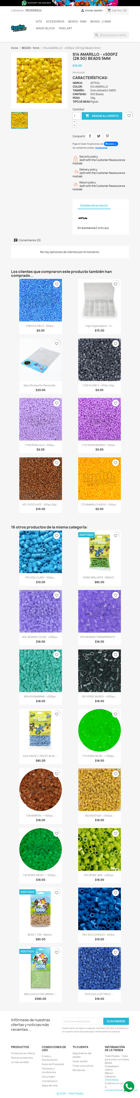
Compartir (90, 136)
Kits (39, 21)
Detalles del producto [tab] (94, 205)
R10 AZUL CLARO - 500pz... (40, 577)
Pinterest (107, 136)
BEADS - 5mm (77, 21)
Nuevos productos (22, 1057)
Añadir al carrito (102, 116)
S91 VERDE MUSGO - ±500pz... (99, 696)
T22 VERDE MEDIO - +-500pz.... (40, 875)
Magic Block (45, 28)
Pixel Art (65, 28)
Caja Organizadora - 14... (99, 325)
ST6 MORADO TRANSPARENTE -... (99, 637)
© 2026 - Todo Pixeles (70, 1093)
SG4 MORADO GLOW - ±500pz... (40, 637)
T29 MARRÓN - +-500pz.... (40, 815)
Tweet (98, 136)
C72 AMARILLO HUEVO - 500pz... (99, 504)
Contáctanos (49, 1081)
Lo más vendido (20, 1062)
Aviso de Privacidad (53, 1064)
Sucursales (48, 1076)
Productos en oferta (23, 1053)
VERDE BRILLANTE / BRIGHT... (99, 577)
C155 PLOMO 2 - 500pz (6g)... (99, 385)
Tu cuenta (80, 1047)
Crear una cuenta (83, 1065)
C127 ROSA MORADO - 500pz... (99, 445)
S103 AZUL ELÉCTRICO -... (99, 994)
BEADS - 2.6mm (100, 21)
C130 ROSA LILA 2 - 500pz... (40, 445)
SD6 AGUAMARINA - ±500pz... (41, 696)
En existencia (86, 228)
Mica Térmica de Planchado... (40, 385)
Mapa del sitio (50, 1085)
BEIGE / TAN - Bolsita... (40, 934)
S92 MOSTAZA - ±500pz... (99, 815)
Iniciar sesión (80, 1061)
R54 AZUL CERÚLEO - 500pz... (99, 934)
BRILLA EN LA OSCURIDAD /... (40, 994)
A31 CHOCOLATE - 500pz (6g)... (40, 504)
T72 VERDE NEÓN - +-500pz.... (99, 756)
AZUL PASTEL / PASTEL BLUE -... (40, 756)
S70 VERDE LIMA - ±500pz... (99, 875)
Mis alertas (79, 1070)
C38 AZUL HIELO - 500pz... (40, 325)
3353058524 (33, 10)
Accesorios (55, 21)
